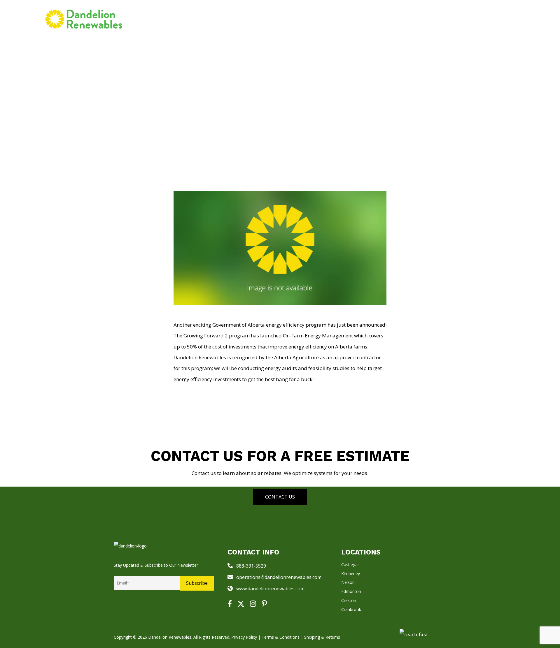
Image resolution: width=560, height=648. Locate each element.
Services (276, 19)
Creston (348, 600)
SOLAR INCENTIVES (358, 19)
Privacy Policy (244, 637)
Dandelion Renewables (169, 637)
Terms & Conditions (281, 637)
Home (246, 19)
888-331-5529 (251, 566)
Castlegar (350, 564)
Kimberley (350, 573)
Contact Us (280, 497)
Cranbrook (351, 609)
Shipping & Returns (322, 637)
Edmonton (351, 591)
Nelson (348, 582)
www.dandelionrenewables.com (270, 588)
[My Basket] (507, 19)
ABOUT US (434, 19)
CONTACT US (478, 19)
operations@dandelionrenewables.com (278, 577)
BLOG (403, 19)
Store (311, 19)
